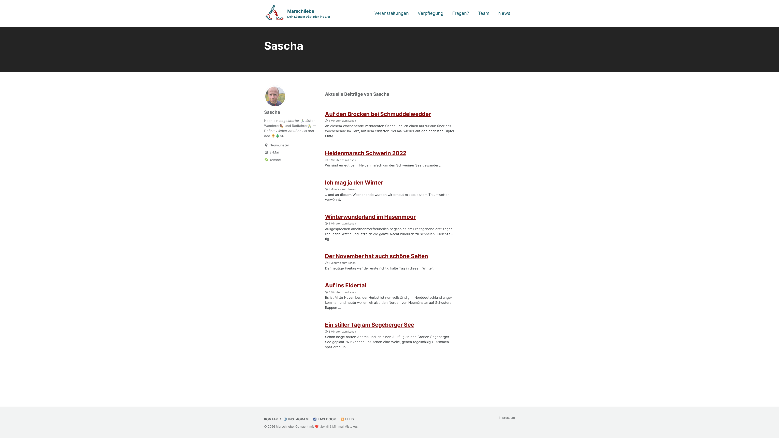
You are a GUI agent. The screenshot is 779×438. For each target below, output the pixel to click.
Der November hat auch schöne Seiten (376, 256)
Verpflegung (430, 13)
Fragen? (460, 13)
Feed (349, 419)
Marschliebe (308, 13)
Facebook (326, 419)
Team (483, 13)
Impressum (507, 418)
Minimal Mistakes (345, 426)
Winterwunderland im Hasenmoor (370, 216)
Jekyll (324, 426)
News (504, 13)
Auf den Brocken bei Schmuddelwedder (378, 114)
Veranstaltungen (391, 13)
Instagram (298, 419)
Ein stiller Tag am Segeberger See (369, 324)
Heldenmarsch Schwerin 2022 (365, 153)
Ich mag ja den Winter (354, 182)
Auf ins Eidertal (345, 285)
